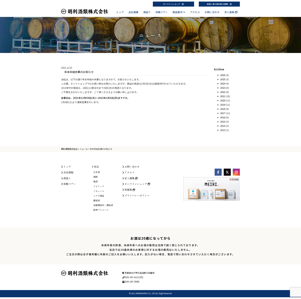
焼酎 (95, 176)
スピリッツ (98, 186)
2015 (222, 121)
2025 (222, 79)
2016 (222, 117)
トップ (120, 12)
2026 (222, 75)
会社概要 (133, 12)
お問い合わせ (212, 12)
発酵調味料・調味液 (103, 205)
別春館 (128, 189)
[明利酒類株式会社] (84, 8)
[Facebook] (218, 172)
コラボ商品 (98, 195)
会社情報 (68, 172)
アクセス (195, 12)
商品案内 (177, 12)
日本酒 (96, 172)
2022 (222, 92)
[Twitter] (227, 172)
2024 (222, 83)
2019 (222, 104)
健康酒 (96, 200)
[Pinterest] (236, 172)
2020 (222, 100)
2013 (222, 130)
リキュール (98, 191)
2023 (222, 87)
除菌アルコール (101, 209)
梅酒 (95, 181)
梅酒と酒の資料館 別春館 (218, 4)
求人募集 (229, 12)
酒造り (147, 12)
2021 (222, 96)
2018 (222, 108)
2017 (222, 113)
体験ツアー (161, 12)
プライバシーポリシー (137, 195)
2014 (222, 125)
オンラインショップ (172, 4)
